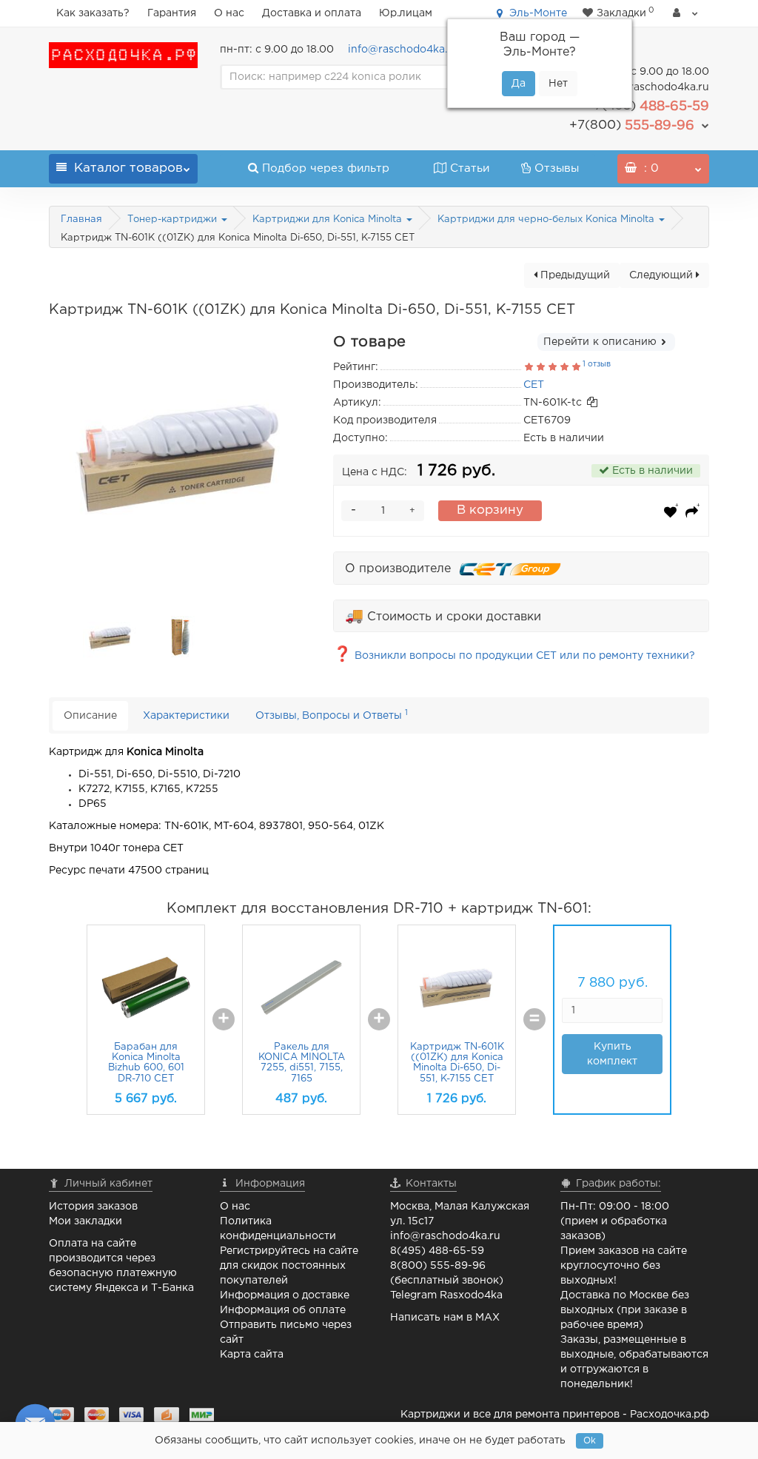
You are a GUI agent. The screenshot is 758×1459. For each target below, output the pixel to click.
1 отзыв (597, 364)
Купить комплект (612, 1054)
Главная (81, 219)
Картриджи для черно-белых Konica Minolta (547, 219)
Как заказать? (93, 13)
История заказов (93, 1206)
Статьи (469, 168)
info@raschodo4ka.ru (403, 49)
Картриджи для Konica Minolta (328, 219)
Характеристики (186, 715)
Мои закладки (85, 1221)
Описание (90, 715)
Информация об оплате (283, 1310)
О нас (229, 13)
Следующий (662, 275)
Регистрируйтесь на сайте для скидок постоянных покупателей (289, 1266)
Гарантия (171, 13)
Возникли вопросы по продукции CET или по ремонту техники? (514, 655)
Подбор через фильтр (325, 168)
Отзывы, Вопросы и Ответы (331, 714)
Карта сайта (252, 1354)
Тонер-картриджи (173, 219)
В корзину (490, 510)
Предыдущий (573, 275)
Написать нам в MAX (445, 1317)
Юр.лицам (405, 13)
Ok (589, 1441)
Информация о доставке (284, 1295)
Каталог (128, 168)
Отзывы (556, 168)
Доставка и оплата (311, 13)
